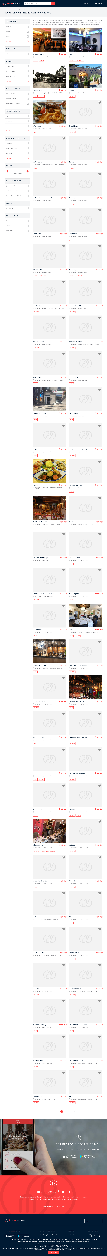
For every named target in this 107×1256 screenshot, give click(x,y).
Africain (43, 528)
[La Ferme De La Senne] (85, 651)
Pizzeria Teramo (75, 485)
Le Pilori (72, 629)
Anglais (8, 226)
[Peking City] (49, 256)
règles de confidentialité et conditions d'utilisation (58, 1249)
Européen (77, 564)
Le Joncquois (38, 773)
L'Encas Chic (38, 845)
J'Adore (72, 917)
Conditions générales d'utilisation (49, 1234)
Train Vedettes (39, 953)
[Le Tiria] (49, 435)
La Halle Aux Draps (76, 701)
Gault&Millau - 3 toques (13, 103)
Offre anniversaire (11, 54)
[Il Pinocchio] (49, 795)
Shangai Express (39, 737)
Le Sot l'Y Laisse (75, 989)
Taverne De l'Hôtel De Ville (43, 594)
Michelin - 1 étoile (11, 98)
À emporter (9, 153)
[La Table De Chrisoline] (85, 1046)
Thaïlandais (79, 60)
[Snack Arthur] (85, 939)
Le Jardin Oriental (40, 881)
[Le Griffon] (49, 292)
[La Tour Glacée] (49, 76)
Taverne (8, 116)
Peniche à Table (75, 341)
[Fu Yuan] (49, 471)
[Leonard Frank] (49, 975)
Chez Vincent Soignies (78, 449)
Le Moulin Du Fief (39, 665)
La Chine (72, 54)
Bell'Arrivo (37, 377)
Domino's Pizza (39, 701)
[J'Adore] (85, 903)
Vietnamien (43, 276)
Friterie (8, 126)
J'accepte (53, 1252)
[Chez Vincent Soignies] (85, 435)
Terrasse (9, 143)
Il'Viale (71, 162)
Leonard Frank (38, 989)
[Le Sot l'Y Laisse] (85, 975)
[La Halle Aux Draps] (85, 687)
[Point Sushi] (85, 220)
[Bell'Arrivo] (49, 363)
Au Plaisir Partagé (40, 1024)
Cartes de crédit (14, 186)
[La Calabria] (49, 148)
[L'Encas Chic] (49, 831)
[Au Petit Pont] (49, 1046)
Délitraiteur (73, 413)
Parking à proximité (11, 148)
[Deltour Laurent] (85, 292)
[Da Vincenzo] (85, 363)
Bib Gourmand (10, 94)
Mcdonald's (37, 629)
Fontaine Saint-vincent (78, 737)
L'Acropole (37, 126)
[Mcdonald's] (49, 615)
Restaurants (8, 10)
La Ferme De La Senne (78, 665)
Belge (8, 31)
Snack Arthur (74, 953)
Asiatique (72, 204)
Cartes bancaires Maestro (13, 191)
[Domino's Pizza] (49, 687)
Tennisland (37, 1096)
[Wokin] (85, 508)
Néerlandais (9, 230)
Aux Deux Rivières (40, 522)
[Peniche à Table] (85, 327)
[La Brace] (85, 795)
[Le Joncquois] (49, 759)
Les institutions (10, 208)
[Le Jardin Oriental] (49, 867)
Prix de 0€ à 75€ (17, 173)
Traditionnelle (10, 66)
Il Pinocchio (37, 809)
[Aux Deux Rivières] (49, 508)
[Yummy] (85, 184)
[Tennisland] (49, 1082)
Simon (71, 1096)
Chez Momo (73, 126)
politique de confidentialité (48, 1241)
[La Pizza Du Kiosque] (49, 544)
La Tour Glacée (39, 90)
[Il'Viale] (85, 148)
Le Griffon (37, 305)
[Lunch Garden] (85, 544)
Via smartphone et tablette (14, 196)
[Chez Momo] (85, 112)
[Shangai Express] (49, 723)
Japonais (72, 240)
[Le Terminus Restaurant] (49, 184)
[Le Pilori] (85, 615)
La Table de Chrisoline (78, 1024)
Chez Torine (37, 234)
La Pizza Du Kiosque (41, 558)
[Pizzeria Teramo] (85, 471)
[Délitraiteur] (85, 399)
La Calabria (37, 162)
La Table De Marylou (77, 773)
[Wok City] (85, 256)
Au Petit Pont (38, 1060)
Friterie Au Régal (39, 413)
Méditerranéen (50, 851)
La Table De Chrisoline (78, 1060)
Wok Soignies (74, 594)
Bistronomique (10, 71)
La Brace (72, 809)
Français (8, 26)
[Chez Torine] (49, 220)
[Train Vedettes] (49, 939)
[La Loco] (85, 831)
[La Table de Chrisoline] (85, 1011)
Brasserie (9, 121)
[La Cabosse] (49, 903)
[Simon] (85, 1082)
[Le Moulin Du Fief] (49, 651)
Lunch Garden (74, 558)
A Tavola (72, 881)
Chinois (72, 60)
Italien (8, 36)
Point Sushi (73, 234)
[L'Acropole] (49, 112)
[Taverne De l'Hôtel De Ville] (49, 580)
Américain (36, 635)
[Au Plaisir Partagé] (49, 1011)
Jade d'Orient (38, 341)
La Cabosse (37, 917)
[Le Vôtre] (85, 76)
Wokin (71, 522)
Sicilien (41, 60)
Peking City (37, 270)
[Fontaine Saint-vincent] (85, 723)
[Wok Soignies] (85, 580)
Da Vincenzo (74, 377)
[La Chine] (85, 40)
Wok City (72, 270)
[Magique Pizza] (49, 40)
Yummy (72, 198)
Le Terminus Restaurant (42, 198)
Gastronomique (10, 76)
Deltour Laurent (75, 305)
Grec (35, 132)
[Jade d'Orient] (49, 327)
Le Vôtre (72, 90)
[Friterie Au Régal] (49, 399)
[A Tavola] (85, 867)
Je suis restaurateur (73, 1234)
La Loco (72, 845)
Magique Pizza (38, 54)
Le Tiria (36, 449)
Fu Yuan (36, 485)
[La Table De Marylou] (85, 759)
